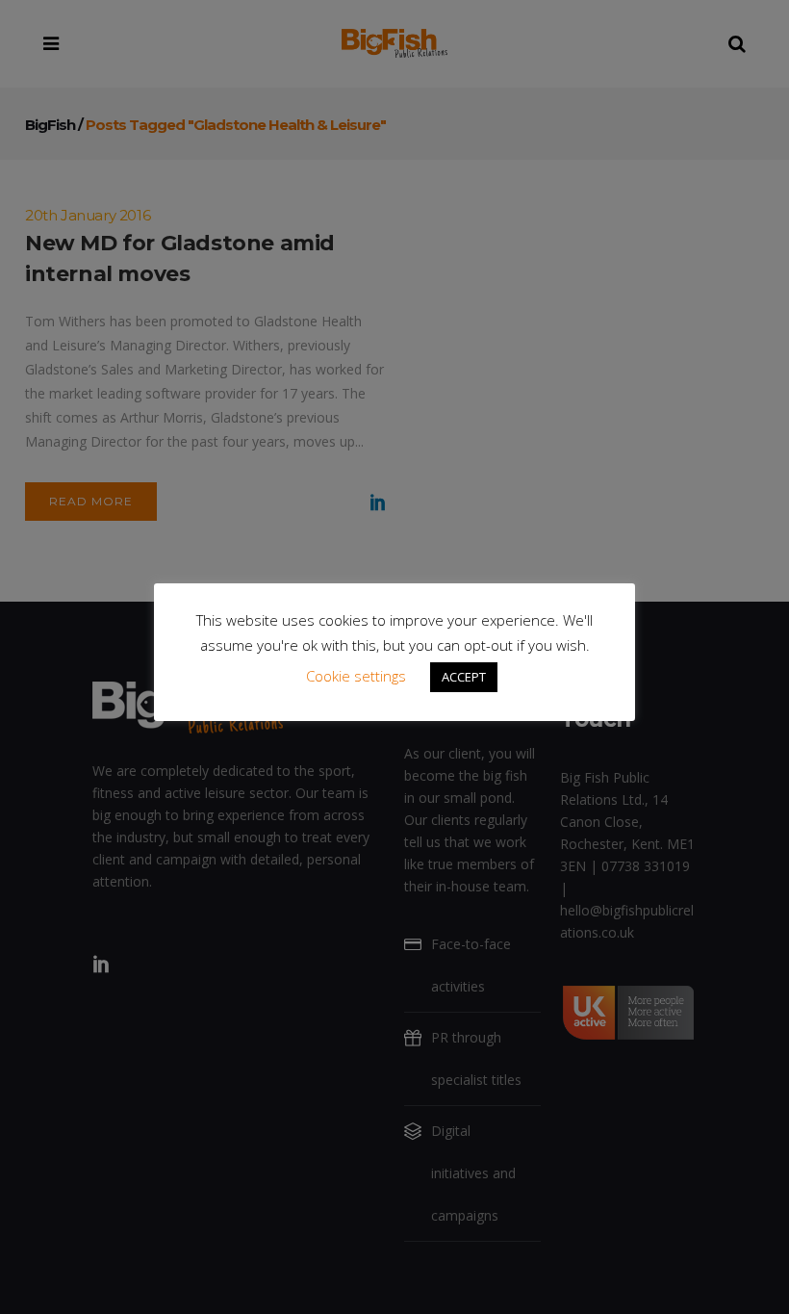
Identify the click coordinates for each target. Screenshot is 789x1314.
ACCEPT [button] (464, 676)
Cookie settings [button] (356, 675)
